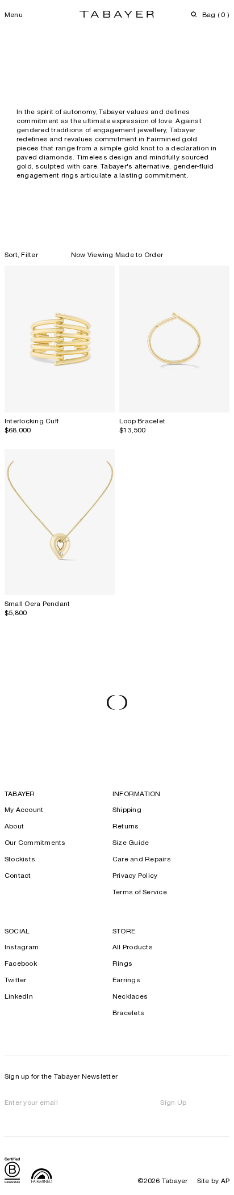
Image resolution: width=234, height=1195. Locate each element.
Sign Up (173, 1103)
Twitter (16, 980)
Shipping (126, 810)
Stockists (20, 859)
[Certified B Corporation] (12, 1172)
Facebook (21, 964)
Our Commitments (35, 843)
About (14, 826)
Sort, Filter (21, 255)
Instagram (22, 947)
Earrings (126, 980)
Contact (18, 876)
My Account (24, 810)
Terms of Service (139, 892)
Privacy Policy (134, 876)
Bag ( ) (215, 15)
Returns (125, 826)
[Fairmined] (41, 1176)
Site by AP (213, 1181)
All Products (132, 947)
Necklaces (130, 997)
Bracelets (128, 1013)
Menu (14, 15)
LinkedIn (19, 997)
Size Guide (130, 843)
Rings (122, 964)
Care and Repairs (141, 859)
